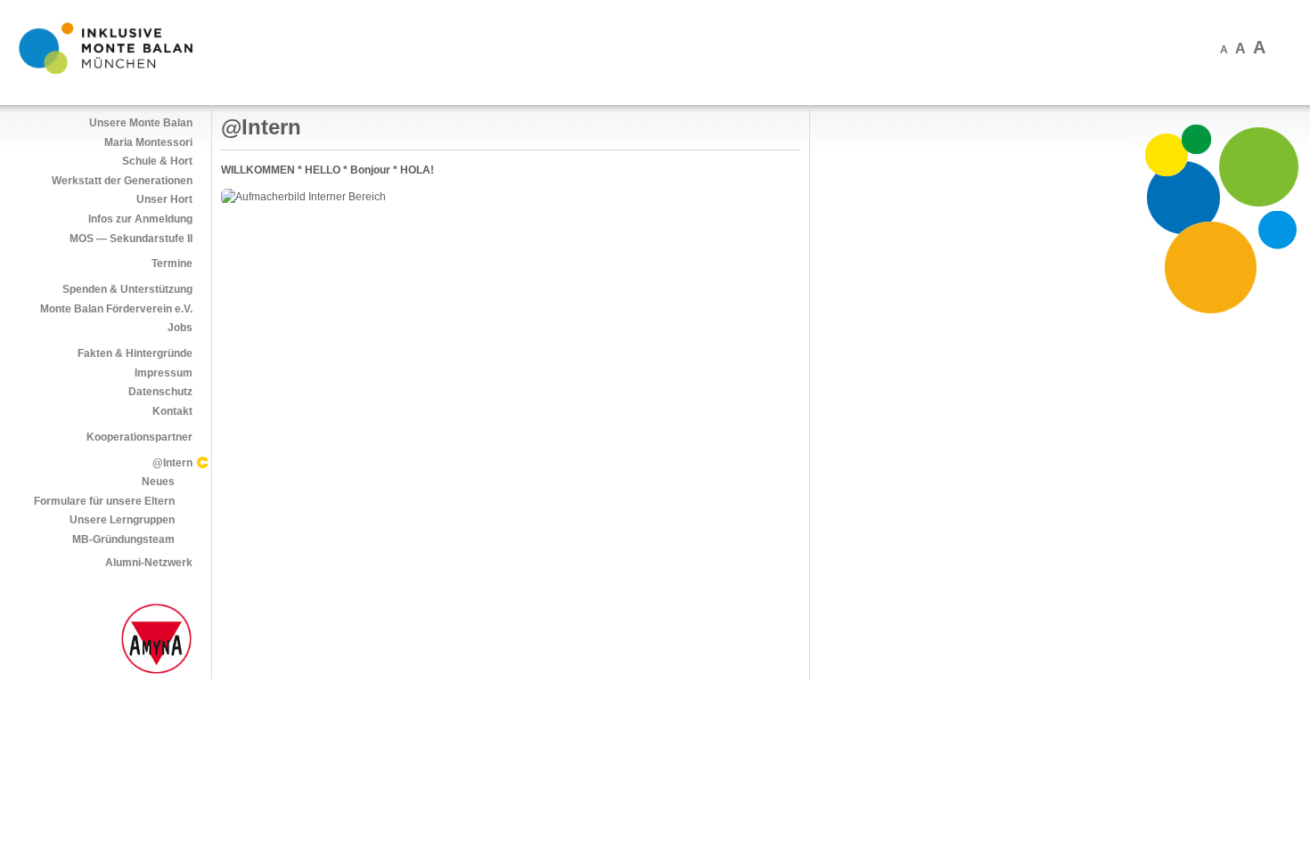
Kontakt (172, 411)
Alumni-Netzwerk (148, 562)
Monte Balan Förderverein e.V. (116, 309)
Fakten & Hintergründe (135, 353)
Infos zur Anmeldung (140, 219)
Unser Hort (164, 199)
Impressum (163, 373)
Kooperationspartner (139, 437)
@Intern (172, 463)
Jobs (180, 327)
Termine (171, 263)
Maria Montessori (148, 142)
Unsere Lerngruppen (122, 520)
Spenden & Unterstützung (127, 289)
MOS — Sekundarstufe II (131, 238)
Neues (158, 481)
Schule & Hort (157, 161)
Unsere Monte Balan (140, 123)
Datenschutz (160, 391)
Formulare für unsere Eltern (104, 501)
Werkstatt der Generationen (122, 180)
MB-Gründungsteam (123, 539)
